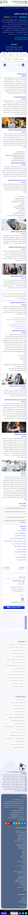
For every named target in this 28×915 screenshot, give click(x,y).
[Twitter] (14, 823)
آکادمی (24, 874)
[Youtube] (6, 823)
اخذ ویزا (24, 842)
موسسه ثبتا (15, 101)
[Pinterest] (9, 823)
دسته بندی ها (23, 906)
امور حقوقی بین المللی (21, 838)
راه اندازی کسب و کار (22, 865)
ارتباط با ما (24, 886)
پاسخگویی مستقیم (14, 913)
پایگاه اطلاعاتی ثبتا (18, 34)
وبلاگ (25, 889)
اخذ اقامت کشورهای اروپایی (19, 714)
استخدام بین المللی (22, 836)
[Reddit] (17, 823)
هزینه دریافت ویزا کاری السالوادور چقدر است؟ (15, 517)
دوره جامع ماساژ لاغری (8, 714)
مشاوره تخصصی (12, 390)
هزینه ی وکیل (10, 455)
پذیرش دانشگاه (23, 857)
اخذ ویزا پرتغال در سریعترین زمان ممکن (17, 644)
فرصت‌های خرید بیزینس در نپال (19, 656)
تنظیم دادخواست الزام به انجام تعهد (18, 744)
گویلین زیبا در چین (21, 549)
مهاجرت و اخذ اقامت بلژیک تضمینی (18, 650)
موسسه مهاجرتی (14, 418)
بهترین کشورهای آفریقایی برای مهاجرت (17, 702)
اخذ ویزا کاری (13, 490)
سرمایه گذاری (8, 453)
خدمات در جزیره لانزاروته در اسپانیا (18, 653)
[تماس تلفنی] (20, 913)
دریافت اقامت (20, 442)
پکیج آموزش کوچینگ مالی (8, 726)
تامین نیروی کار (22, 137)
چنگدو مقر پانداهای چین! (20, 535)
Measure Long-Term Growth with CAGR (17, 717)
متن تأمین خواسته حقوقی (20, 726)
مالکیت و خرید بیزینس (21, 861)
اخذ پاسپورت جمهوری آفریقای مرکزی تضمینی (16, 677)
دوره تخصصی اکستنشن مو (20, 699)
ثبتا (18, 20)
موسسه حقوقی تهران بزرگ (8, 738)
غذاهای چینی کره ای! (21, 560)
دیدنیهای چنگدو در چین (20, 533)
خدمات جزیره (23, 870)
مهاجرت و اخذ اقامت (22, 847)
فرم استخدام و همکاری (21, 878)
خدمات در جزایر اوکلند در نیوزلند (18, 668)
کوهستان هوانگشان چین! (20, 546)
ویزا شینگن (24, 852)
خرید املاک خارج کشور (21, 839)
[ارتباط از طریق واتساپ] (26, 913)
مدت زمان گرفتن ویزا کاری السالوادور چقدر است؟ (14, 508)
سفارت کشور (23, 81)
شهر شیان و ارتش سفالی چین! (19, 543)
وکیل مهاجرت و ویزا (22, 848)
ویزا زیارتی (24, 858)
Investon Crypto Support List (19, 747)
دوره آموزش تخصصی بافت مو (19, 723)
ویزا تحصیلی (23, 855)
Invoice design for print (20, 741)
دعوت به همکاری (10, 5)
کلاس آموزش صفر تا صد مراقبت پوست (17, 732)
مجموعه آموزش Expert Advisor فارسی (18, 720)
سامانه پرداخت (23, 884)
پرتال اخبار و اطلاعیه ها (21, 887)
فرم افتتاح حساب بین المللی (20, 881)
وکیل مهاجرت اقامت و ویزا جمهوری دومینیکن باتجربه (15, 665)
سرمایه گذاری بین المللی (21, 845)
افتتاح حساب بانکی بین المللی (20, 841)
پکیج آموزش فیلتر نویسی (20, 738)
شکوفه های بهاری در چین (20, 552)
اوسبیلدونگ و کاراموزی (21, 873)
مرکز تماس (21, 5)
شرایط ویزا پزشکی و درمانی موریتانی (18, 662)
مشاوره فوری (4, 913)
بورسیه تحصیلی (23, 834)
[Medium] (19, 823)
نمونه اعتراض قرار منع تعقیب (19, 711)
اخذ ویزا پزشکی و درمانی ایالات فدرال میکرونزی (16, 659)
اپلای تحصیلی (23, 867)
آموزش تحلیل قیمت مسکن (20, 708)
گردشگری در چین (22, 530)
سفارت (8, 254)
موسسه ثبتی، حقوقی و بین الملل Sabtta (21, 7)
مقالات (15, 32)
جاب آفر (14, 285)
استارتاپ (24, 860)
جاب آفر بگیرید (7, 280)
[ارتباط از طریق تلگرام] (23, 913)
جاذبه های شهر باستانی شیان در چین (17, 538)
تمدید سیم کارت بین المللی (20, 880)
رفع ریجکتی (23, 862)
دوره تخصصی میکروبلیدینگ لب (19, 705)
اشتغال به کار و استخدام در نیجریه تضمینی (16, 647)
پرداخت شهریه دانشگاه (21, 835)
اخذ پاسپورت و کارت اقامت (20, 832)
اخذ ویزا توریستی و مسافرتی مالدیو (18, 686)
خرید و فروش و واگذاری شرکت (20, 871)
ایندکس (24, 890)
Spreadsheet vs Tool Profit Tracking (17, 735)
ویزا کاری (8, 7)
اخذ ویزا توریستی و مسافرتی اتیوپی (18, 683)
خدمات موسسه (12, 7)
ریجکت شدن (6, 334)
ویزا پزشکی (24, 851)
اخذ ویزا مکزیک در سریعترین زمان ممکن (17, 680)
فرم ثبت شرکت (23, 883)
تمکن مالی (19, 355)
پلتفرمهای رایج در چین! (21, 557)
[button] (14, 508)
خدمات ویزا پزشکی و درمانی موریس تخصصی (16, 674)
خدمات (5, 5)
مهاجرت (24, 166)
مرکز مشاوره (26, 5)
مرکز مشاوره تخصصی (22, 877)
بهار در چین (23, 554)
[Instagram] (11, 823)
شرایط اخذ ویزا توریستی (20, 729)
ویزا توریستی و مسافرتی (21, 844)
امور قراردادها (16, 5)
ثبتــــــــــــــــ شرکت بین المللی (21, 831)
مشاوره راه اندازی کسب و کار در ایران (18, 671)
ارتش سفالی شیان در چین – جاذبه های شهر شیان (15, 541)
